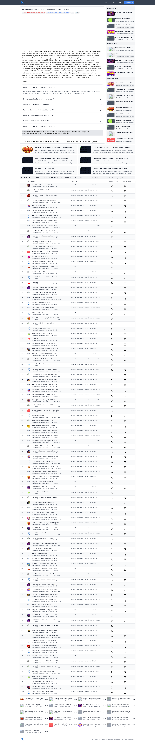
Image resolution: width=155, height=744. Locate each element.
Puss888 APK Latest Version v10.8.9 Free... (44, 195)
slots (107, 3)
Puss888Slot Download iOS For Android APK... (45, 277)
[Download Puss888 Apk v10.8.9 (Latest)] (111, 67)
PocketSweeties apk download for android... (45, 517)
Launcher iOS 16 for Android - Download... (44, 563)
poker (114, 3)
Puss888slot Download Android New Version (127, 21)
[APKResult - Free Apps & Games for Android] (111, 55)
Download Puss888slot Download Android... (45, 630)
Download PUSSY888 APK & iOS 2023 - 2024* (45, 348)
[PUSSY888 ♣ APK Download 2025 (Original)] (111, 13)
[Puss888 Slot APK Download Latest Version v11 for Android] (111, 109)
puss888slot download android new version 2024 (46, 202)
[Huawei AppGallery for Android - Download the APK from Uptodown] (111, 140)
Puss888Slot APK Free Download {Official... (44, 374)
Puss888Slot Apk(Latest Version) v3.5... (43, 297)
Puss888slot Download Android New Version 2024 (128, 15)
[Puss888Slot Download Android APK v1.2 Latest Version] (111, 102)
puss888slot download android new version (45, 192)
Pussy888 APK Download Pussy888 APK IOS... (45, 610)
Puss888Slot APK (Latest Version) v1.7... (43, 579)
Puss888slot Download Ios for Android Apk (126, 40)
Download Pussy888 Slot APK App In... (43, 333)
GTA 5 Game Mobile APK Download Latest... (45, 220)
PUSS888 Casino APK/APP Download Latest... (45, 507)
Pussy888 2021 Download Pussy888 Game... (45, 650)
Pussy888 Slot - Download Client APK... (43, 210)
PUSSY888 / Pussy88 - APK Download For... (44, 287)
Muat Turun (129, 2)
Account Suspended (38, 415)
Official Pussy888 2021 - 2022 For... (42, 256)
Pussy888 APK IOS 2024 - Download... (43, 482)
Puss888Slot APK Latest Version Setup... (43, 461)
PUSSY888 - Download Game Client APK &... (45, 236)
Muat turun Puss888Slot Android (41, 272)
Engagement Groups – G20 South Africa (44, 640)
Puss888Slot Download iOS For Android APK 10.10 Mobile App (49, 134)
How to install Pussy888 (39, 205)
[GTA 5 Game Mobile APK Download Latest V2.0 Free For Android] (111, 26)
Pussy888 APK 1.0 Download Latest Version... (45, 574)
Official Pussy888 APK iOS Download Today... (45, 354)
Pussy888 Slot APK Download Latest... (43, 548)
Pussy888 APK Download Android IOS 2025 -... (45, 200)
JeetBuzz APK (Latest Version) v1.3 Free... (44, 405)
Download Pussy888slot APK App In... (43, 492)
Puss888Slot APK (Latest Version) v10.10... (44, 666)
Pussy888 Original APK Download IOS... (43, 323)
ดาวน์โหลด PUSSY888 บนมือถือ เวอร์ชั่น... (43, 190)
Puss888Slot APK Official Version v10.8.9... (44, 589)
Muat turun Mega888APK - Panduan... (43, 538)
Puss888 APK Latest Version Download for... (44, 292)
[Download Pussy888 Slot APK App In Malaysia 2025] (111, 20)
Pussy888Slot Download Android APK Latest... (45, 389)
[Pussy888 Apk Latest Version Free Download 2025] (111, 115)
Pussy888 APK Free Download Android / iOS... (45, 267)
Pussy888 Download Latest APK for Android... (45, 435)
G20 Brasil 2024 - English (39, 313)
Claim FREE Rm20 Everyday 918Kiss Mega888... (46, 318)
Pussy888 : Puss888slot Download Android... (45, 231)
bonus (120, 3)
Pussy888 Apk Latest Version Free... (42, 246)
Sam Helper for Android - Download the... (44, 364)
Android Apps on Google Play (40, 533)
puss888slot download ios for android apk (44, 187)
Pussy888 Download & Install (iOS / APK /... (44, 502)
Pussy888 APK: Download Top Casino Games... (45, 594)
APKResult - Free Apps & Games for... (43, 261)
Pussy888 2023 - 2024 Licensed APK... (43, 686)
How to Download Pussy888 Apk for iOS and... (45, 384)
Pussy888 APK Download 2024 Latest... (43, 185)
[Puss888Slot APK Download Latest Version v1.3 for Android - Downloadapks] (111, 90)
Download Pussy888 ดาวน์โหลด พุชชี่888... (44, 425)
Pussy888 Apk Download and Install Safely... (45, 379)
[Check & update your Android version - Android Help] (111, 133)
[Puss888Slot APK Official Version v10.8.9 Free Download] (111, 32)
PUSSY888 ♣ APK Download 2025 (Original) (44, 543)
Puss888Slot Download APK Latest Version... (45, 369)
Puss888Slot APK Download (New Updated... (45, 441)
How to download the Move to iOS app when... (45, 215)
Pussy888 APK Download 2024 (41, 302)
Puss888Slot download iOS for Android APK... (45, 661)
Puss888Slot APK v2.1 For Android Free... (44, 446)
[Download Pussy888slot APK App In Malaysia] (111, 121)
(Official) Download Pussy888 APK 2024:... (44, 400)
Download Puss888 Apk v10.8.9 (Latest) (43, 420)
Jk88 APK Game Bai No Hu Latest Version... (44, 359)
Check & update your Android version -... (44, 691)
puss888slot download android (110, 739)
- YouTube (35, 282)
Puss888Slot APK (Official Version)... (42, 241)
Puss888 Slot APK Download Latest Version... (45, 569)
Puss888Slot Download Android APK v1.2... (44, 343)
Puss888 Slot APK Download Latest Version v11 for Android (42, 142)
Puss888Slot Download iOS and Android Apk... (45, 528)
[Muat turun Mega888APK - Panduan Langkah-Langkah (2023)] (111, 127)
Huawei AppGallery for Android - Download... (45, 251)
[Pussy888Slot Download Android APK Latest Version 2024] (111, 84)
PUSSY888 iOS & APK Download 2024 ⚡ (44, 584)
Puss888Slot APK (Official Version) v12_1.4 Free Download (82, 142)
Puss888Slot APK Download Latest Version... (45, 430)
